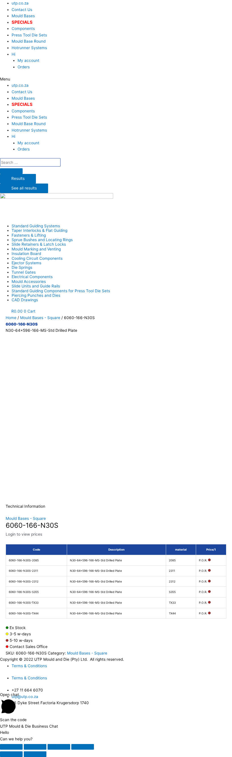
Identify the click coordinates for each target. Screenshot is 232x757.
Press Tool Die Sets (29, 35)
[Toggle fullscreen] (59, 747)
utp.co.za (20, 3)
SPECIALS (22, 22)
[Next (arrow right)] (35, 754)
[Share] (35, 747)
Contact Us (22, 9)
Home (11, 317)
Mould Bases (23, 16)
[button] (116, 79)
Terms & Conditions (29, 666)
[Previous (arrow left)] (11, 754)
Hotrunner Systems (29, 47)
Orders (24, 67)
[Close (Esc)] (11, 747)
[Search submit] (11, 171)
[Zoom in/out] (82, 747)
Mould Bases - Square (40, 317)
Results (18, 178)
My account (28, 60)
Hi (13, 54)
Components (23, 28)
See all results (24, 188)
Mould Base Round (29, 41)
